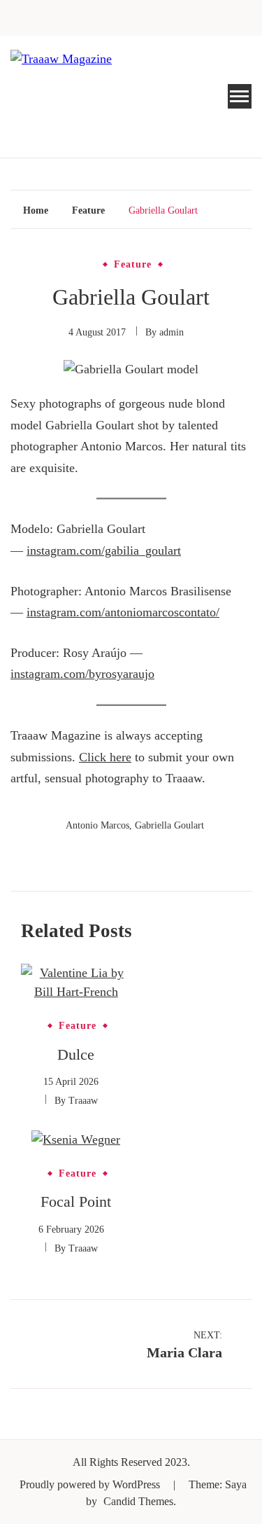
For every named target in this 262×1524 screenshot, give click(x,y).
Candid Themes (138, 1501)
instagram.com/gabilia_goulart (104, 550)
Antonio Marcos (97, 825)
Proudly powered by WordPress (91, 1484)
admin (171, 332)
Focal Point (76, 1201)
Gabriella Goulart (169, 825)
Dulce (75, 1054)
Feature (133, 265)
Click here (105, 757)
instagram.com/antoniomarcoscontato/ (123, 612)
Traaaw (83, 1100)
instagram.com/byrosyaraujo (82, 674)
